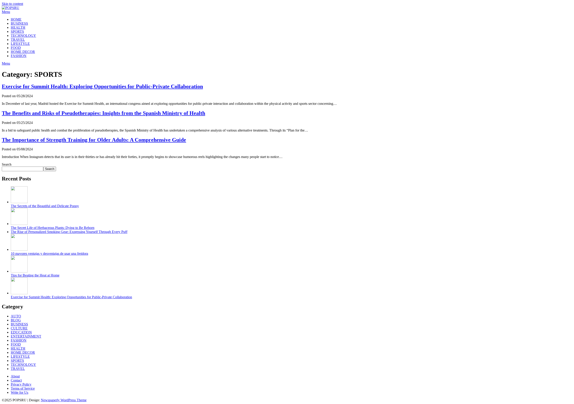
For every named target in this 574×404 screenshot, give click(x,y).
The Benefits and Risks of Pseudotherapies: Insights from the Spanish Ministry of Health (103, 113)
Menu (6, 12)
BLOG (16, 320)
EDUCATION (21, 332)
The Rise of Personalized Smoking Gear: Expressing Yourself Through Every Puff (69, 232)
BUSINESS (19, 23)
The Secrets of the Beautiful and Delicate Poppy (45, 206)
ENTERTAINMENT (26, 336)
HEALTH (18, 27)
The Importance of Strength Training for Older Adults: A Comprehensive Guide (94, 140)
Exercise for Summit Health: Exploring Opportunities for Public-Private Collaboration (102, 86)
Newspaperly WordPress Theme (64, 400)
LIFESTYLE (20, 44)
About (15, 376)
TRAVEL (18, 40)
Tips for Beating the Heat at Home (35, 275)
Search (6, 164)
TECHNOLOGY (23, 35)
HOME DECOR (23, 52)
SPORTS (17, 31)
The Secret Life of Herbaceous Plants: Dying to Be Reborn (52, 228)
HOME (16, 19)
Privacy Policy (21, 384)
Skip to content (12, 4)
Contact (16, 380)
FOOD (16, 48)
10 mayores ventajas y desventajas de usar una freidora (49, 253)
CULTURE (19, 328)
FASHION (18, 56)
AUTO (16, 316)
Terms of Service (23, 388)
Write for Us (19, 392)
